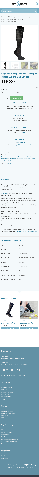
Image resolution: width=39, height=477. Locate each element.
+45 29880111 (21, 142)
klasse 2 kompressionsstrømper (27, 231)
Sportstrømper (6, 437)
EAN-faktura (5, 390)
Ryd (37, 87)
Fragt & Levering (6, 387)
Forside (3, 17)
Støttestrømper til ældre (7, 160)
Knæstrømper (27, 155)
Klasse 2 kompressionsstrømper (15, 155)
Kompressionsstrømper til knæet (9, 156)
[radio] (2, 92)
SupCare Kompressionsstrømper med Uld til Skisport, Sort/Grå (9, 322)
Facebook (4, 456)
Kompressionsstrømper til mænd (26, 156)
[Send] (35, 11)
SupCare (10, 163)
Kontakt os (4, 415)
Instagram (4, 458)
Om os (3, 399)
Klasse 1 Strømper (7, 430)
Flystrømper (5, 434)
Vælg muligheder (10, 328)
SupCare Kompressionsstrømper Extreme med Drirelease (26, 322)
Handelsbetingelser (7, 392)
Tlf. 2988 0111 (10, 370)
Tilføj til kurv (16, 98)
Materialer (4, 158)
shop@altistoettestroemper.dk (22, 145)
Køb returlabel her (7, 411)
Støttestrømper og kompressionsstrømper (24, 158)
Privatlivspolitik (6, 396)
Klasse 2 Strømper (7, 432)
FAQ (2, 418)
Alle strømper (12, 17)
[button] (2, 4)
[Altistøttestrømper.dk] (19, 4)
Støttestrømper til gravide (9, 439)
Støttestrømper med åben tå (10, 444)
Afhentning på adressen (8, 413)
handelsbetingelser (25, 133)
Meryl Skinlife (10, 158)
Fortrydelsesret (6, 394)
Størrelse (4, 89)
